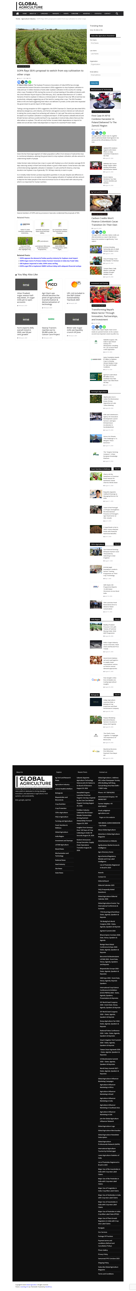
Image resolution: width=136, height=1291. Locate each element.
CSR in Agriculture (61, 813)
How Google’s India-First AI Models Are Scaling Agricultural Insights (110, 681)
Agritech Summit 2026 (107, 931)
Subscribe (74, 13)
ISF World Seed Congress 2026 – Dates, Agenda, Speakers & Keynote (108, 1014)
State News (59, 873)
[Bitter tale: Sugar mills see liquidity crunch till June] (76, 314)
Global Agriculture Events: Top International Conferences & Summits (108, 906)
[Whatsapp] (29, 82)
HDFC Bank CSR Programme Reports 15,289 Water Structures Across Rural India (111, 589)
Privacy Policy (103, 1254)
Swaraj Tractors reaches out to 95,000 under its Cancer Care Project (51, 331)
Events (66, 13)
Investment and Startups (98, 305)
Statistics (98, 13)
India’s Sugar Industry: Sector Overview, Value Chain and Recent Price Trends (111, 646)
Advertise (86, 13)
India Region (59, 836)
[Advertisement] (51, 139)
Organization (94, 61)
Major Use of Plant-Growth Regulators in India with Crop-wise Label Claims (108, 1221)
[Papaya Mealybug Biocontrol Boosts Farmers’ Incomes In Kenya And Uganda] (96, 723)
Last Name (93, 50)
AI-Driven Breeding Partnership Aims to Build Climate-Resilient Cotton (111, 249)
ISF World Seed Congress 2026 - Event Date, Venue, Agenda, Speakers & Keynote (110, 1005)
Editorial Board (103, 881)
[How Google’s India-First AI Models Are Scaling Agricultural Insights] (96, 683)
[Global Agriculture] (17, 13)
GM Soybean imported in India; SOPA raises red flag (39, 264)
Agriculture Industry (28, 19)
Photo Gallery (103, 1250)
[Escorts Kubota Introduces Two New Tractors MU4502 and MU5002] (96, 181)
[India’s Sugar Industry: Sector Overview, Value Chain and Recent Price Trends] (96, 647)
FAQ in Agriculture (61, 817)
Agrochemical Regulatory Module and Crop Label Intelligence (107, 859)
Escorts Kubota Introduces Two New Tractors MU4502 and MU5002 (110, 180)
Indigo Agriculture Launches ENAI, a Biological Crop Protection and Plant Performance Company (111, 704)
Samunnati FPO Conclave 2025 (109, 1259)
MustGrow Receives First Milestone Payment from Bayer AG (110, 752)
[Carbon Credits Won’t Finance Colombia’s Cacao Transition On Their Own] (105, 203)
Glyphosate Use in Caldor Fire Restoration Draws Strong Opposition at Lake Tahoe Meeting (111, 401)
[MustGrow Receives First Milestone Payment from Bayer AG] (96, 754)
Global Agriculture (61, 832)
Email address (94, 72)
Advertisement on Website (107, 841)
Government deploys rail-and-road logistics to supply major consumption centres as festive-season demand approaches (110, 663)
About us (33, 13)
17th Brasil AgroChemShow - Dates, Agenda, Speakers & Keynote (110, 914)
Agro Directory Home (105, 852)
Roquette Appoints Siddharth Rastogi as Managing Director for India (110, 495)
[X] (22, 82)
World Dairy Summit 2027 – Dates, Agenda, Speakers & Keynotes (109, 1071)
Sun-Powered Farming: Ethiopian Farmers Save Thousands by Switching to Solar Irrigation (111, 554)
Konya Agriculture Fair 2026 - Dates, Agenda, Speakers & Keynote (110, 1023)
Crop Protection (60, 808)
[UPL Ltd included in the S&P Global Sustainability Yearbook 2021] (76, 280)
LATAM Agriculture (62, 845)
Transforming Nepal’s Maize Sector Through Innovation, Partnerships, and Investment (105, 314)
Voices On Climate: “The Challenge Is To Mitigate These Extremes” (110, 439)
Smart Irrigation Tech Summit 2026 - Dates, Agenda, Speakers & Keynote (110, 1042)
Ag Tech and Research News (99, 214)
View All (117, 469)
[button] (37, 13)
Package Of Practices (105, 1236)
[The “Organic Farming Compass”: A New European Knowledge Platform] (96, 457)
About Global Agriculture (107, 830)
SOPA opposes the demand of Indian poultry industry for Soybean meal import (49, 258)
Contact (107, 13)
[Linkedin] (26, 82)
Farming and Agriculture (63, 821)
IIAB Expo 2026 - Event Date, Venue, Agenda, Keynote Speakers (110, 980)
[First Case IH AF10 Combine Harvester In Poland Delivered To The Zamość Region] (105, 101)
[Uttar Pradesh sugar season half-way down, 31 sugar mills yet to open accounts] (26, 280)
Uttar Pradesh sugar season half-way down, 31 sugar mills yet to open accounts (26, 297)
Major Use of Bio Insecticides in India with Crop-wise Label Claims (109, 1172)
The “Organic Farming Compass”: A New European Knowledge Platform (110, 455)
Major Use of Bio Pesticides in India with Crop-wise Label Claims (108, 1181)
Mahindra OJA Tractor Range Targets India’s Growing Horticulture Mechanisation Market (110, 166)
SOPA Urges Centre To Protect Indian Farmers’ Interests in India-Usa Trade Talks (49, 261)
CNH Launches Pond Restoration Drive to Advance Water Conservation (110, 606)
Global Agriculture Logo (106, 1126)
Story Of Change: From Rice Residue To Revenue (111, 260)
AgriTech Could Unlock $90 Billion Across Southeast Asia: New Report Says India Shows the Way (110, 378)
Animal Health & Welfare (63, 789)
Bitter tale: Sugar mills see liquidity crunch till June (75, 330)
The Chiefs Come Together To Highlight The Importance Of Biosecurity (110, 736)
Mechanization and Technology (100, 111)
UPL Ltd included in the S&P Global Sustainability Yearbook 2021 (75, 296)
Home (25, 13)
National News (60, 860)
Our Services (102, 1232)
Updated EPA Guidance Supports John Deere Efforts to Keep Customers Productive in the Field (110, 152)
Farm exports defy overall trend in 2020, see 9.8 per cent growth (25, 331)
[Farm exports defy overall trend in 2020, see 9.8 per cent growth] (26, 314)
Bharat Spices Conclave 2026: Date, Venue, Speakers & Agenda (110, 937)
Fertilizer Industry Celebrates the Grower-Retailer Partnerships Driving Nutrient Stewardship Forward (85, 815)
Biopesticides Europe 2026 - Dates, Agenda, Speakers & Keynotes (109, 971)
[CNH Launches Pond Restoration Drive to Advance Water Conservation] (96, 607)
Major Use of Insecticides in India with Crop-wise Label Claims (107, 1204)
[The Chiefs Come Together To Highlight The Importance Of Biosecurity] (96, 738)
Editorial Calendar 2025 (106, 885)
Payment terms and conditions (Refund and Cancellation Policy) (106, 1243)
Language (44, 13)
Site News (58, 869)
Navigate (56, 13)
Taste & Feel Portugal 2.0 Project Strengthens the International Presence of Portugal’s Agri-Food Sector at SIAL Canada (111, 513)
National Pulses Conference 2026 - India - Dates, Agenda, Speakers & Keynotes (110, 1033)
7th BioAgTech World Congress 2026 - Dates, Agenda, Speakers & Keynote (110, 924)
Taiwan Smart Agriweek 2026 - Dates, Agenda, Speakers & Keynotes (110, 1052)
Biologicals (59, 793)
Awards (101, 873)
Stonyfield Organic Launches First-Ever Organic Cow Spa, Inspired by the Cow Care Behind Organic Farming (86, 798)
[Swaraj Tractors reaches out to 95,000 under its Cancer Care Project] (51, 314)
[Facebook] (19, 82)
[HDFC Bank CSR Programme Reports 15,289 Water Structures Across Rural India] (96, 591)
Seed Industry (60, 864)
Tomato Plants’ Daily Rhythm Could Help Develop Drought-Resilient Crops (109, 271)
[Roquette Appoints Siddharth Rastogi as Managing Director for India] (96, 497)
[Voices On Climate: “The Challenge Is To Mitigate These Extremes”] (96, 441)
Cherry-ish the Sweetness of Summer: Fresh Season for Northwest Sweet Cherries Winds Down (111, 478)
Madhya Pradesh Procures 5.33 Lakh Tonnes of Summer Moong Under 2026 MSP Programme (109, 629)
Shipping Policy (103, 1263)
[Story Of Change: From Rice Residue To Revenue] (96, 261)
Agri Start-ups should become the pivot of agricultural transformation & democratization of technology (51, 299)
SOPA (29, 78)
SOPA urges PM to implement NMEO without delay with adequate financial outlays (50, 266)
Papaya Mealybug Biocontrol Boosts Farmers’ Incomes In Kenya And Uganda (110, 721)
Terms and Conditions (106, 1274)
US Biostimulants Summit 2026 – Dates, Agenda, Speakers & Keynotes (109, 1061)
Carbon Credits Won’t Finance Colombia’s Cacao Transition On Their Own (105, 221)
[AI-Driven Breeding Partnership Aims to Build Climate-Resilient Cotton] (96, 250)
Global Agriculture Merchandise (109, 1130)
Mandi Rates (59, 849)
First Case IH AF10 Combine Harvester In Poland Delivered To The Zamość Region (104, 120)
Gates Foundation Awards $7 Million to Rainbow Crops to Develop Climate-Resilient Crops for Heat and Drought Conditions (111, 362)
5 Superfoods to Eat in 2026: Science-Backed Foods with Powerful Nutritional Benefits (110, 530)
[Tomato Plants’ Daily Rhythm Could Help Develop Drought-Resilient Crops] (96, 272)
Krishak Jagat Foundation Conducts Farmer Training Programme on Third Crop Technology (110, 571)
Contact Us (102, 877)
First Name (93, 40)
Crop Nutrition (60, 804)
